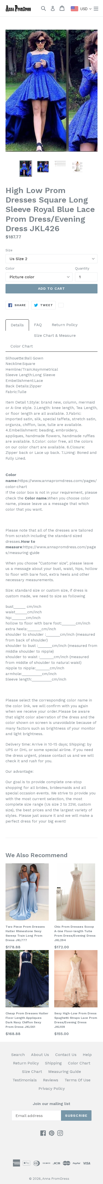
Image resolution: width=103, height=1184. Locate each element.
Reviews (50, 1080)
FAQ (38, 324)
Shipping (53, 1063)
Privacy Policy (51, 1088)
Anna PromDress (55, 1179)
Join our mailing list (51, 1104)
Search (18, 1054)
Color (10, 268)
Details (17, 325)
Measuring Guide (64, 1071)
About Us (40, 1054)
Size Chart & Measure (55, 335)
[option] (25, 168)
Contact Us (65, 1054)
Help (87, 1054)
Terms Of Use (77, 1080)
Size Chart (32, 1071)
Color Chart (21, 346)
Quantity (82, 268)
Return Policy (65, 324)
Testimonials (24, 1080)
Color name (35, 498)
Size (9, 250)
